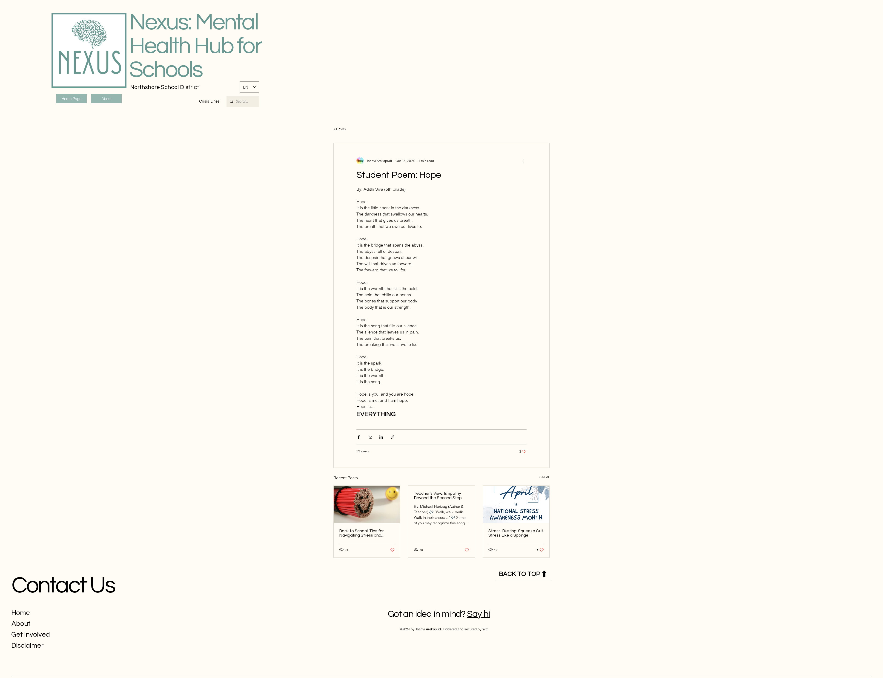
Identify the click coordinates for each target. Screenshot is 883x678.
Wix (485, 629)
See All (544, 477)
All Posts (339, 129)
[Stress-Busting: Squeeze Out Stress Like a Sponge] (516, 504)
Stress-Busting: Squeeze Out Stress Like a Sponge (515, 533)
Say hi (478, 614)
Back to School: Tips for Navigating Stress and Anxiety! (361, 533)
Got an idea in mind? (426, 614)
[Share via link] (392, 437)
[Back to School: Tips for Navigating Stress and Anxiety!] (367, 504)
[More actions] (524, 161)
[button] (209, 101)
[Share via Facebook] (358, 437)
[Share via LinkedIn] (381, 437)
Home (20, 612)
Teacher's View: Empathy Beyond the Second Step (438, 495)
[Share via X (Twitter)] (370, 437)
